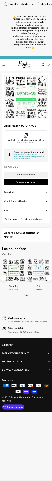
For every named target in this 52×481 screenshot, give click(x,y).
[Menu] (3, 64)
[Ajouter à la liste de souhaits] (43, 80)
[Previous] (3, 278)
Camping (13, 286)
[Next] (49, 278)
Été (38, 286)
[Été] (38, 270)
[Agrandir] (42, 115)
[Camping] (13, 270)
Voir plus (6, 254)
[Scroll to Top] (47, 466)
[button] (43, 64)
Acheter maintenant (26, 182)
